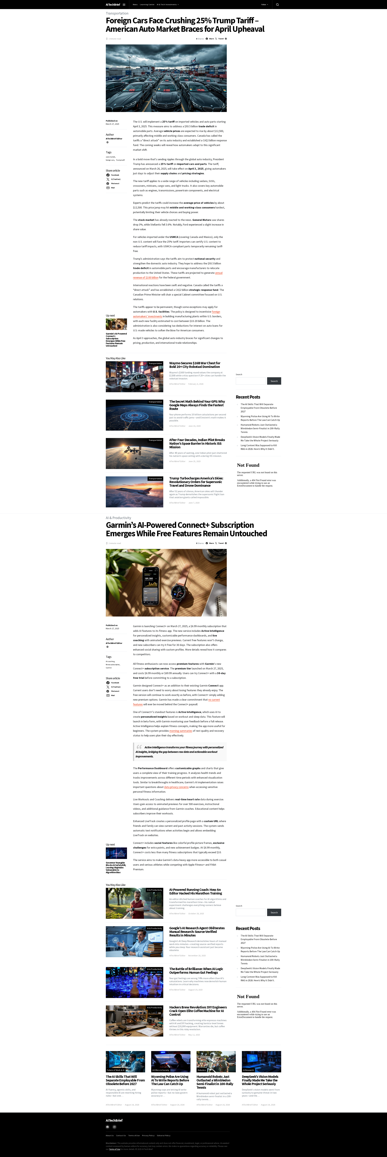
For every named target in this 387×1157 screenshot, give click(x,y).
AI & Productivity (118, 517)
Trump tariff (120, 160)
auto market (110, 157)
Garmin (109, 668)
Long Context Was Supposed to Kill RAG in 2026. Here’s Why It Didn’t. (259, 447)
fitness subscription (113, 664)
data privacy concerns (176, 787)
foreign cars (110, 160)
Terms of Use (134, 1135)
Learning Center (147, 4)
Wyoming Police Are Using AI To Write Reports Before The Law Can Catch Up (260, 418)
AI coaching (110, 661)
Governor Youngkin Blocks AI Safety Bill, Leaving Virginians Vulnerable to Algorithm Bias (116, 867)
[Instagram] (114, 1127)
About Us (110, 1135)
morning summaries (180, 730)
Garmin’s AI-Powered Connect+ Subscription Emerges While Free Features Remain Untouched (116, 339)
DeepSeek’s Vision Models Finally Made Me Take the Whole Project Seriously (260, 438)
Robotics (202, 1070)
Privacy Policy (148, 1135)
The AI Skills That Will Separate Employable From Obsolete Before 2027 (259, 408)
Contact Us (121, 1135)
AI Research (248, 1070)
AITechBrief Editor (114, 138)
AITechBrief (113, 4)
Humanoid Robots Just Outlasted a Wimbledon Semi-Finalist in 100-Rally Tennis (260, 428)
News (135, 4)
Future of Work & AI (115, 1070)
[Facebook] (107, 1127)
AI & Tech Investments (167, 4)
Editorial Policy (164, 1135)
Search (239, 374)
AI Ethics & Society (160, 1070)
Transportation (117, 13)
